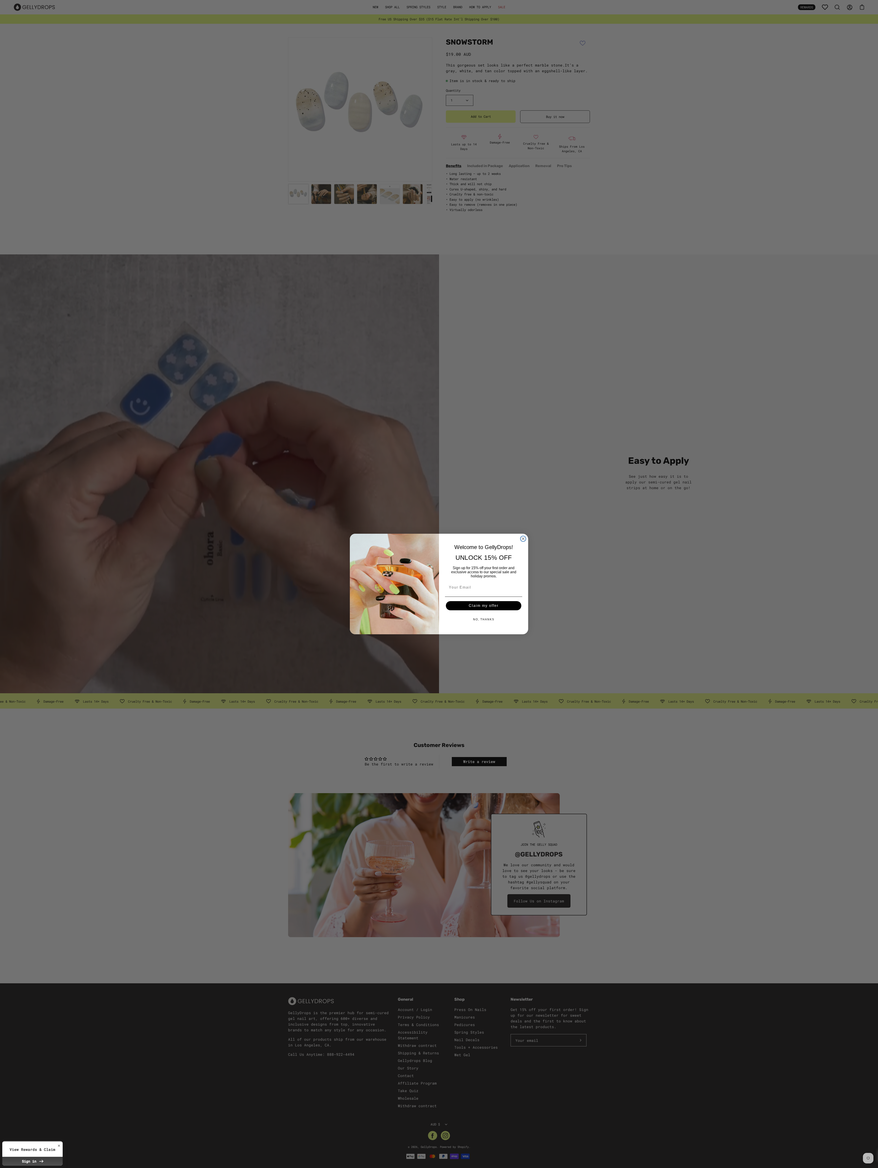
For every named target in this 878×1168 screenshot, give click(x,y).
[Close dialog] (523, 538)
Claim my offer (483, 606)
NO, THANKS (483, 619)
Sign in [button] (30, 1161)
